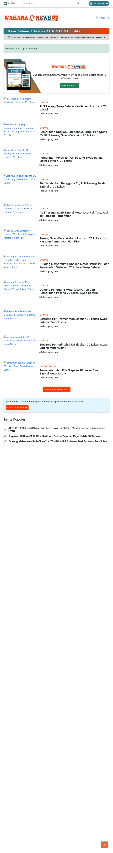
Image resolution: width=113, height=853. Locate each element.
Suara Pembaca (15, 407)
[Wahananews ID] (33, 17)
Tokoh (50, 31)
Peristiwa (39, 31)
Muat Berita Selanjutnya (57, 389)
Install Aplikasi (69, 85)
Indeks (76, 31)
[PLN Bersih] (102, 17)
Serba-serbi (25, 31)
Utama (12, 31)
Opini (59, 31)
